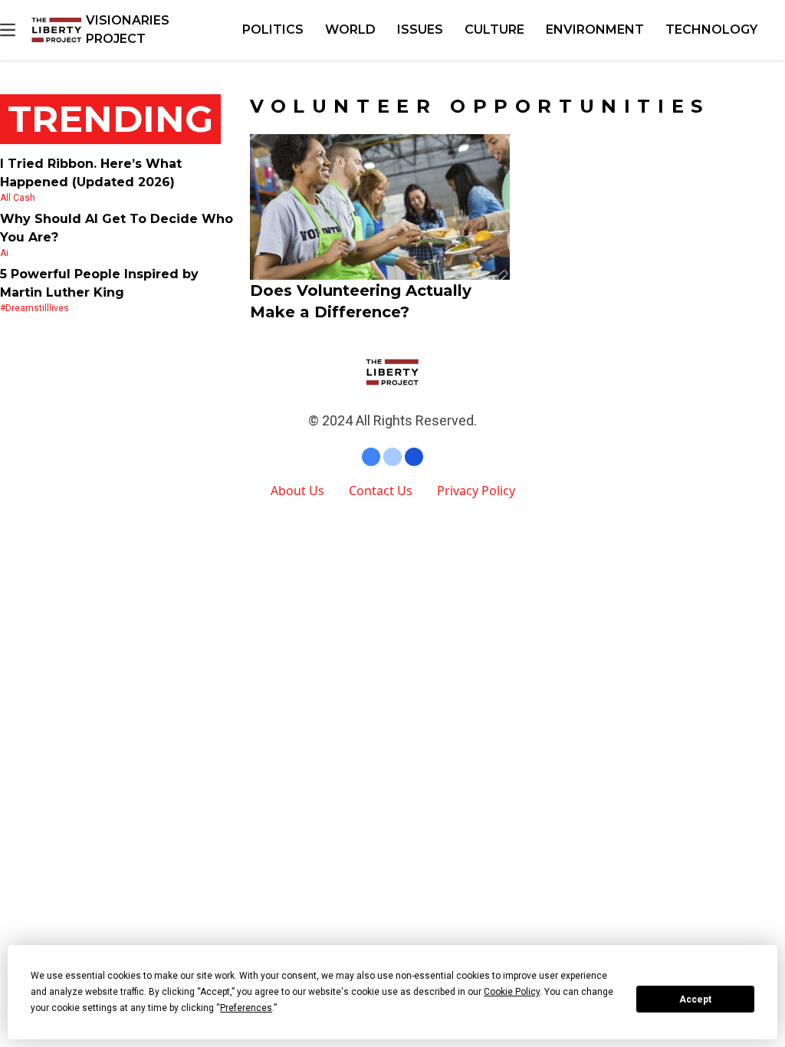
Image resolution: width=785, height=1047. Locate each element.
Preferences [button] (246, 1008)
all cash (17, 197)
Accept (695, 999)
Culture (494, 29)
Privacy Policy (476, 490)
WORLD (350, 29)
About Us (297, 490)
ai (4, 253)
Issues (420, 29)
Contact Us (380, 490)
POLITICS (273, 29)
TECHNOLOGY (711, 29)
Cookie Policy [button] (512, 991)
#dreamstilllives (34, 308)
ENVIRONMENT (595, 29)
